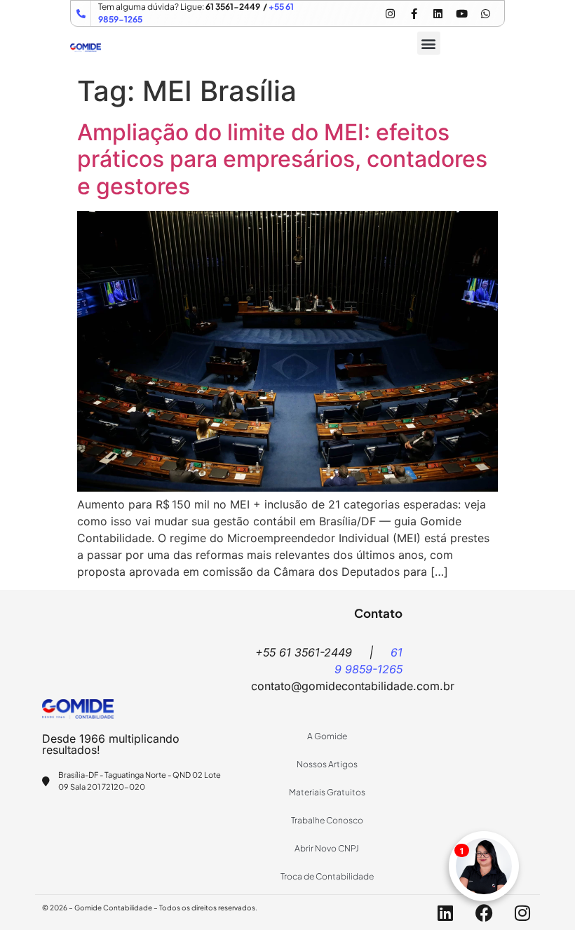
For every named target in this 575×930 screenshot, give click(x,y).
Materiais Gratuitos (327, 792)
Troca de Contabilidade (327, 876)
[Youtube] (461, 13)
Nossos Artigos (327, 764)
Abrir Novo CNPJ (327, 848)
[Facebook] (483, 912)
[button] (428, 43)
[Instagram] (389, 13)
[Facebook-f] (413, 13)
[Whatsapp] (485, 13)
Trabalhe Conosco (327, 820)
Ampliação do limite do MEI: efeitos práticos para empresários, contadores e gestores (282, 159)
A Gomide (327, 736)
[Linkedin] (437, 13)
